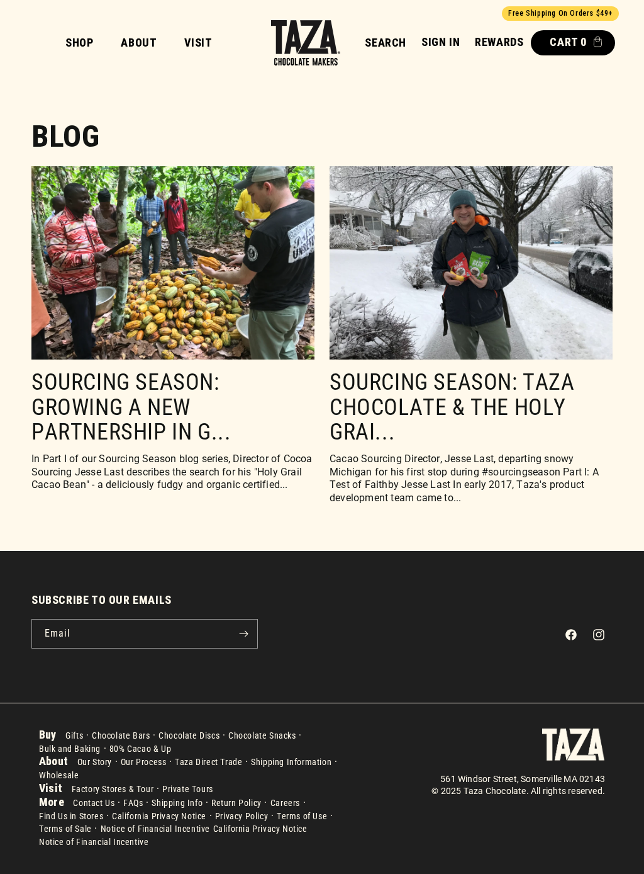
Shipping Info (177, 803)
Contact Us (93, 803)
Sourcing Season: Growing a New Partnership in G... (131, 407)
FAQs (133, 803)
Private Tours (187, 789)
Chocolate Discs (188, 735)
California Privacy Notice (159, 816)
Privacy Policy (241, 816)
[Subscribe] (243, 634)
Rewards (499, 41)
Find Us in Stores (71, 816)
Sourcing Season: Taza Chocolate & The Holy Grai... (452, 407)
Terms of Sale (65, 829)
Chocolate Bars (121, 735)
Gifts (74, 735)
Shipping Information (291, 762)
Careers (285, 803)
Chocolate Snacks (262, 735)
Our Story (94, 762)
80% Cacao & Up (140, 749)
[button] (385, 42)
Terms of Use (302, 816)
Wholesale (59, 775)
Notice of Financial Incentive (155, 829)
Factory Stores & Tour (113, 789)
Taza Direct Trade (208, 762)
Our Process (144, 762)
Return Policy (236, 803)
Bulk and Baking (70, 749)
